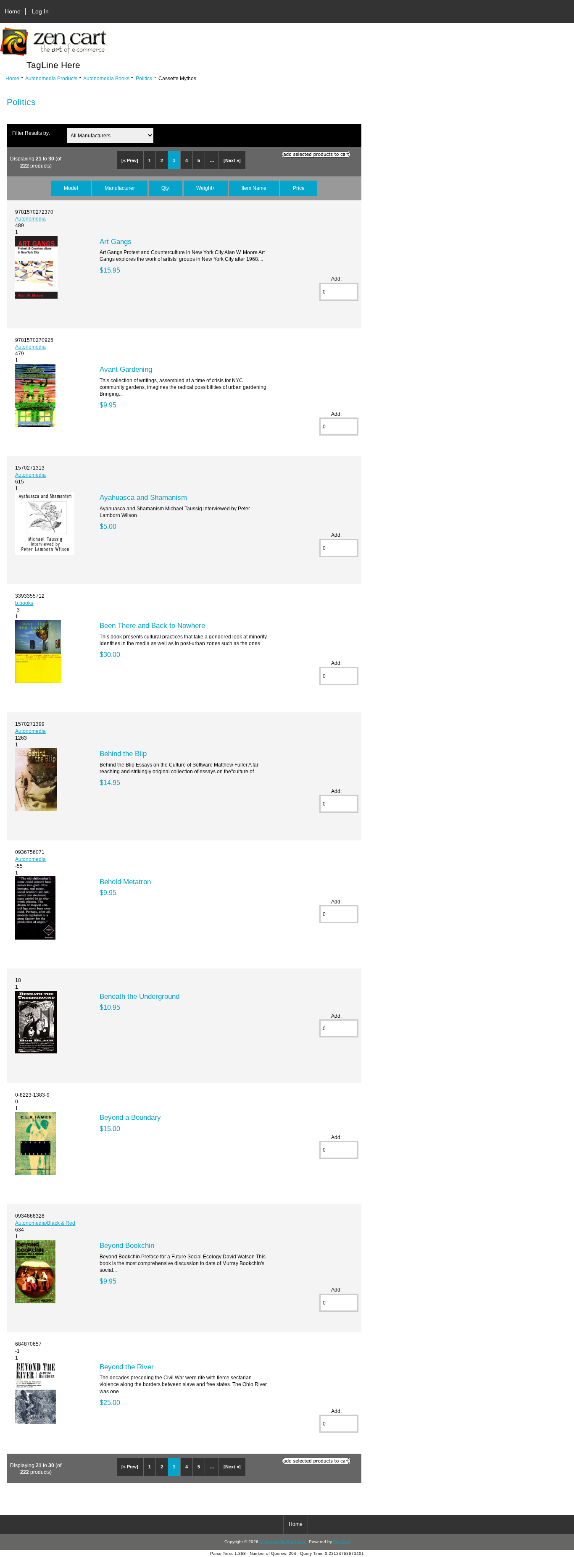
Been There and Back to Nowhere (152, 625)
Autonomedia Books (106, 78)
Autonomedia (30, 218)
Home (13, 11)
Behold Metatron (125, 881)
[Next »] (232, 160)
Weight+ (205, 188)
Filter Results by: (31, 133)
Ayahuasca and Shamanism (143, 497)
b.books (24, 603)
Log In (40, 11)
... (212, 160)
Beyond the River (127, 1367)
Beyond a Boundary (130, 1117)
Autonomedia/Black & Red (45, 1223)
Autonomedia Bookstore (282, 1541)
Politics (144, 78)
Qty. (165, 188)
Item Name (254, 188)
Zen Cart (341, 1541)
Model (71, 188)
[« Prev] (129, 160)
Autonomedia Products (51, 78)
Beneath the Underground (139, 996)
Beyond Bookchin (127, 1245)
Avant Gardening (126, 369)
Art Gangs (116, 241)
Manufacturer (120, 188)
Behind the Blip (123, 753)
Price (299, 188)
